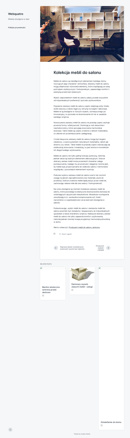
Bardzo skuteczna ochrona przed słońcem (51, 290)
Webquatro (15, 14)
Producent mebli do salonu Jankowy (84, 227)
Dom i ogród (67, 234)
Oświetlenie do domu (111, 422)
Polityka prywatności (16, 28)
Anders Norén (85, 434)
